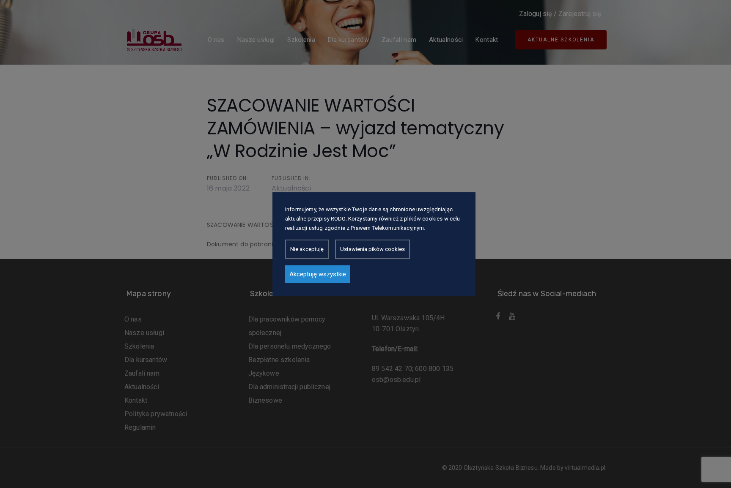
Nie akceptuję (307, 249)
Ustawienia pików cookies (372, 249)
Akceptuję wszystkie (317, 274)
